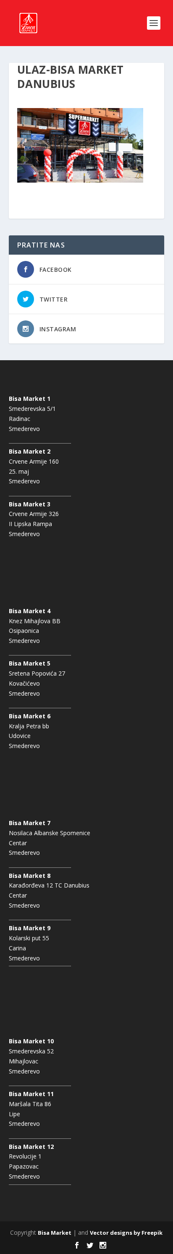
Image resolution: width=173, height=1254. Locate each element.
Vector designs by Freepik (126, 1232)
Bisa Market (54, 1232)
